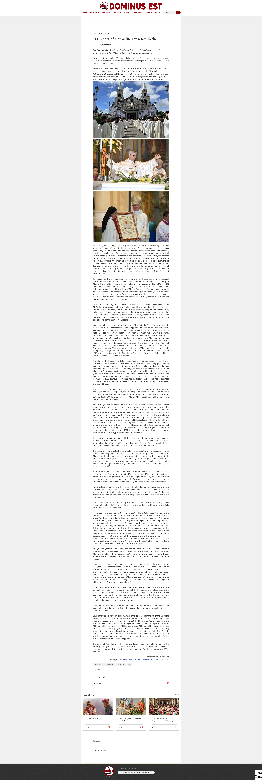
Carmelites (120, 665)
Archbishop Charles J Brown (104, 665)
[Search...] (178, 12)
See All (176, 695)
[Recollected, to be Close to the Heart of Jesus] (131, 706)
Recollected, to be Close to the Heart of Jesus (130, 720)
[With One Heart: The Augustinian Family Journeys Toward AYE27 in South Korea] (164, 706)
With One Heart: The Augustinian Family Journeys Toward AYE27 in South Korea (163, 720)
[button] (176, 17)
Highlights (97, 670)
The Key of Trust (91, 719)
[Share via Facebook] (94, 677)
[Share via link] (109, 677)
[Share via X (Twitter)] (99, 677)
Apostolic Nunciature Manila (112, 670)
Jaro (129, 665)
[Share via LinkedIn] (104, 677)
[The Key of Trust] (98, 706)
